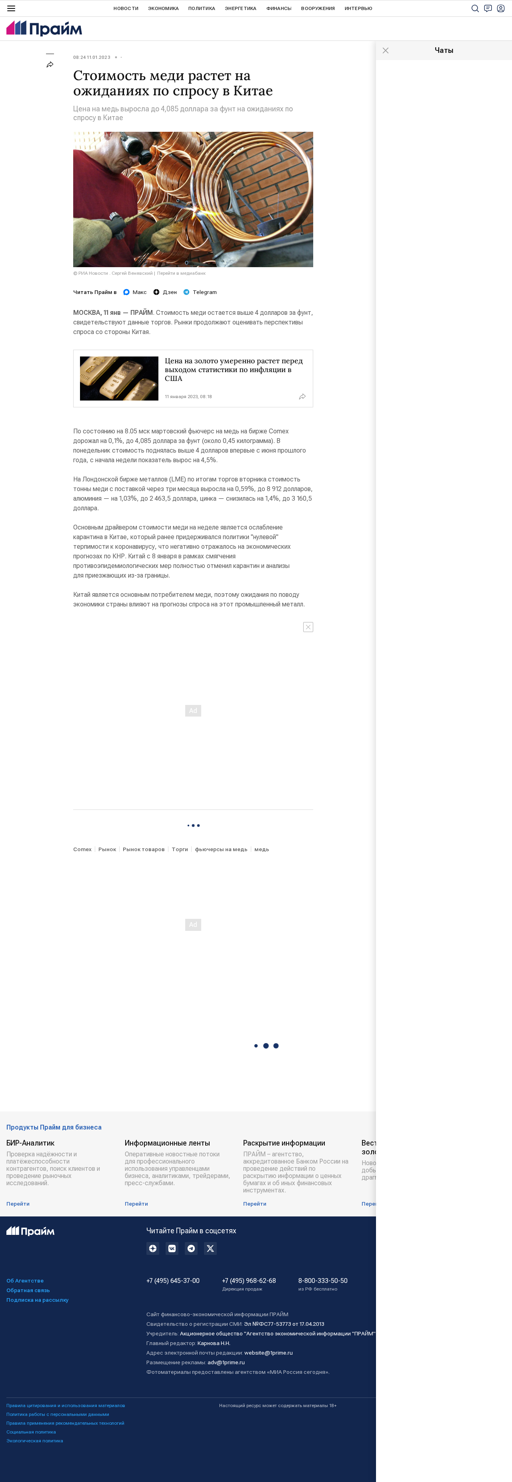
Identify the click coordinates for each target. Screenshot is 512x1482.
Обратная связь (28, 1290)
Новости (126, 8)
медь (261, 849)
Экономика (163, 8)
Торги (180, 849)
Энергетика (240, 8)
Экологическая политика (34, 1441)
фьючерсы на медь (221, 849)
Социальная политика (31, 1432)
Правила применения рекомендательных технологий (65, 1423)
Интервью (359, 8)
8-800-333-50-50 (323, 1284)
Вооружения (318, 8)
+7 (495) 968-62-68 (249, 1284)
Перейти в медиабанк (181, 273)
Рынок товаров (144, 849)
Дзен (170, 292)
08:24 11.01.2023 (91, 57)
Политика (201, 8)
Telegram (205, 292)
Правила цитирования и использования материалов (65, 1405)
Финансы (279, 8)
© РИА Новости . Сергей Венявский (113, 273)
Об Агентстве (25, 1280)
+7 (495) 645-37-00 (173, 1281)
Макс (140, 292)
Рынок (107, 849)
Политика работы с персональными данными (57, 1414)
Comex (82, 849)
